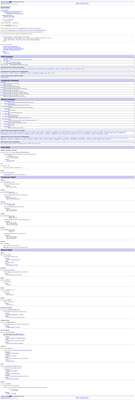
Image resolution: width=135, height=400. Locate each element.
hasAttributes (11, 139)
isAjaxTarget (30, 139)
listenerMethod (35, 73)
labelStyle (24, 68)
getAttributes (53, 138)
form (14, 68)
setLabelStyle (121, 132)
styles (53, 73)
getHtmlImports (82, 138)
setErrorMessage (86, 132)
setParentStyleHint (39, 133)
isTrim (37, 132)
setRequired (54, 133)
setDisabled (74, 132)
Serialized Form (6, 52)
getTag (7, 111)
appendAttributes (19, 138)
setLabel (115, 132)
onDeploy (36, 139)
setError (80, 132)
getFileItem (8, 106)
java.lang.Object (4, 10)
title (71, 68)
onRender (51, 139)
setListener (13, 133)
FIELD (9, 398)
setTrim (82, 133)
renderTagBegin (54, 132)
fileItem (10, 58)
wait (33, 143)
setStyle (103, 139)
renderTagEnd (73, 139)
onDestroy (41, 139)
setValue (93, 133)
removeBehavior (57, 139)
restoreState (62, 132)
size (9, 61)
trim (75, 68)
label (20, 68)
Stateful (13, 16)
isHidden (22, 132)
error (7, 68)
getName (106, 138)
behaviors (17, 73)
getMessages (101, 138)
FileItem (5, 59)
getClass (15, 143)
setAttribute (89, 139)
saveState (68, 132)
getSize (7, 109)
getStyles (126, 138)
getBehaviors (60, 138)
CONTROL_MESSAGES (5, 77)
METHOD (15, 398)
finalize (10, 143)
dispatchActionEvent (28, 138)
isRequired (32, 132)
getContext (66, 138)
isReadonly (27, 132)
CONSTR (12, 398)
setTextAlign (72, 133)
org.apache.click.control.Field (12, 12)
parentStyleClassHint (41, 68)
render (7, 121)
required (62, 68)
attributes (11, 73)
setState (59, 133)
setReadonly (47, 133)
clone (2, 143)
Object (18, 141)
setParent (19, 133)
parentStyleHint (51, 68)
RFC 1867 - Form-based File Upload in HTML (12, 47)
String (5, 64)
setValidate (87, 133)
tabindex (67, 68)
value (83, 68)
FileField (3, 82)
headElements (23, 73)
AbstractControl (25, 71)
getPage (111, 138)
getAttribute (46, 138)
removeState (47, 132)
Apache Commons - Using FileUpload (10, 46)
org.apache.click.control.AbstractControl (12, 11)
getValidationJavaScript (11, 116)
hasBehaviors (18, 139)
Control (9, 16)
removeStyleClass (65, 139)
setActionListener (81, 139)
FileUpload (21, 28)
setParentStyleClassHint (28, 133)
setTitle (78, 133)
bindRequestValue (10, 101)
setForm (106, 132)
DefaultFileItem (14, 59)
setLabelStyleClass (5, 133)
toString (108, 139)
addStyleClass (10, 138)
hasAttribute (4, 139)
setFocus (101, 132)
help (17, 68)
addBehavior (3, 138)
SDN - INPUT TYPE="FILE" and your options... (12, 49)
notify (24, 143)
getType (7, 114)
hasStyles (24, 139)
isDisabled (16, 132)
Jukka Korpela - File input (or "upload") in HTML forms (13, 48)
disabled (3, 68)
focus (10, 68)
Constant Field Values (10, 160)
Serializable (5, 16)
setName (98, 139)
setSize (7, 124)
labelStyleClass (31, 68)
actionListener (4, 73)
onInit (46, 139)
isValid (42, 132)
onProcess (8, 119)
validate (79, 68)
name (46, 73)
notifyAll (29, 143)
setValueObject (99, 133)
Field (9, 21)
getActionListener (38, 138)
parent (49, 73)
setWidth (106, 133)
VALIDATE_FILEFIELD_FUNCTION (14, 63)
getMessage (89, 138)
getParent (116, 138)
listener (29, 73)
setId (94, 139)
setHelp (110, 132)
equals (5, 143)
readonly (57, 68)
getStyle (121, 138)
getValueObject (4, 132)
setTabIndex (65, 133)
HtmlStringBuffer (13, 121)
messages (42, 73)
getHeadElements (74, 138)
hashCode (20, 143)
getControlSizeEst (10, 103)
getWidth (11, 132)
